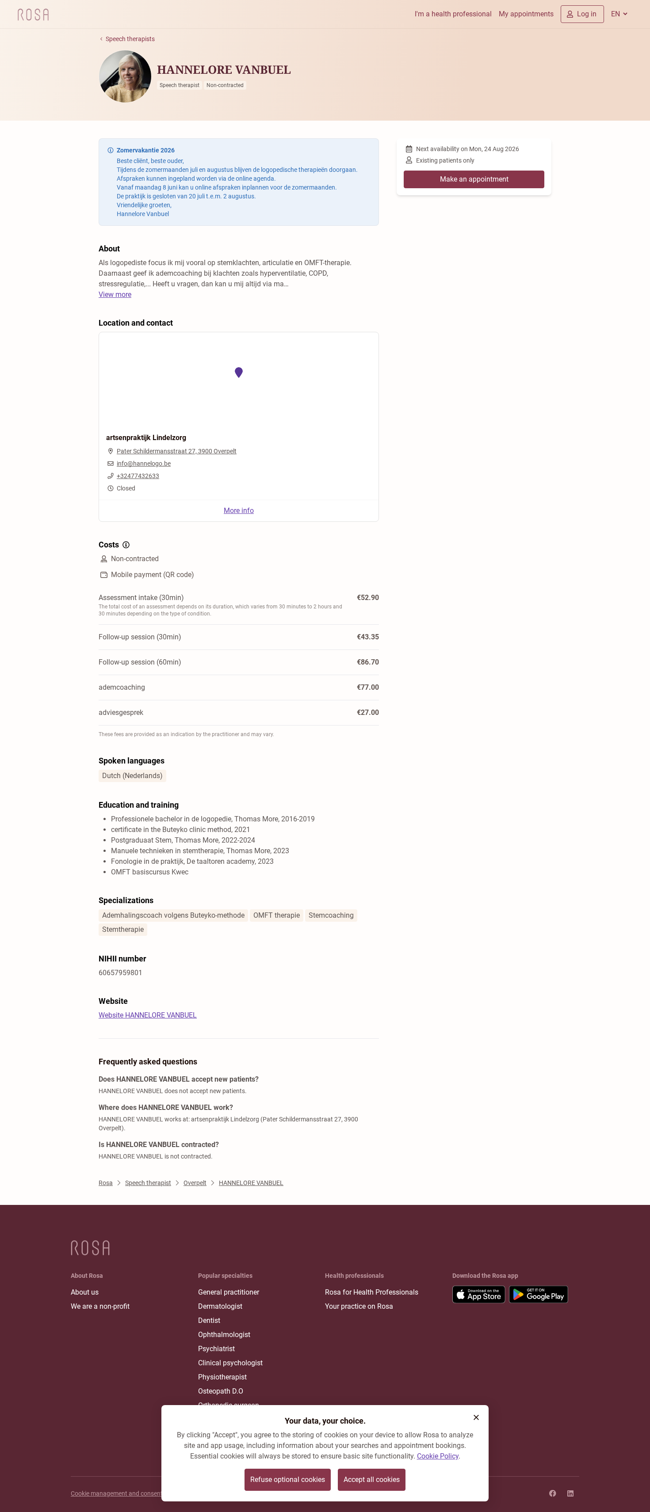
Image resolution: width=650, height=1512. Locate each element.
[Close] (476, 1417)
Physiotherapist (222, 1377)
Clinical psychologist (230, 1363)
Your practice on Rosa (359, 1306)
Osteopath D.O (220, 1391)
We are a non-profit (100, 1306)
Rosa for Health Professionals (371, 1292)
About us (85, 1292)
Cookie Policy (438, 1456)
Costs (109, 544)
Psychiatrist (216, 1349)
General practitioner (228, 1292)
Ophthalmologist (224, 1334)
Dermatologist (220, 1306)
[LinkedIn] (570, 1493)
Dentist (209, 1320)
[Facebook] (552, 1493)
